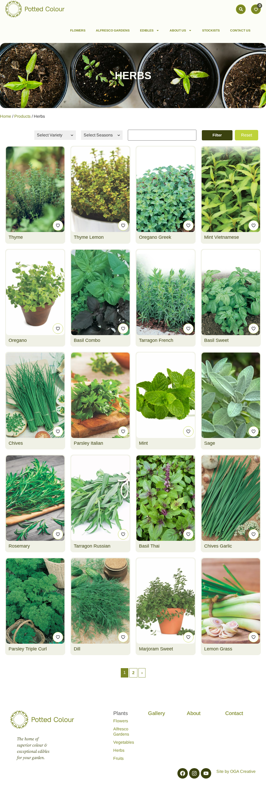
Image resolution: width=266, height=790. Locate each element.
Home (5, 116)
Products (22, 116)
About (194, 713)
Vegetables (123, 742)
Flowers (120, 721)
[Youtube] (206, 773)
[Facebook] (182, 773)
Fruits (118, 758)
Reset (246, 135)
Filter (217, 135)
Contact (234, 713)
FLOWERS (77, 30)
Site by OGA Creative (236, 771)
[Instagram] (194, 773)
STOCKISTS (211, 30)
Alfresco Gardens (121, 731)
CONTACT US (240, 30)
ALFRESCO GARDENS (113, 30)
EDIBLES (147, 30)
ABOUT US (178, 30)
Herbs (118, 750)
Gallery (156, 713)
